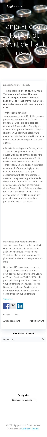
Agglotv (10, 85)
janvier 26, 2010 (23, 85)
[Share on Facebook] (6, 306)
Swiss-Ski (7, 299)
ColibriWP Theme (30, 428)
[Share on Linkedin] (20, 306)
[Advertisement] (23, 222)
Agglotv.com (15, 6)
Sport (17, 314)
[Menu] (41, 6)
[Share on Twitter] (13, 306)
